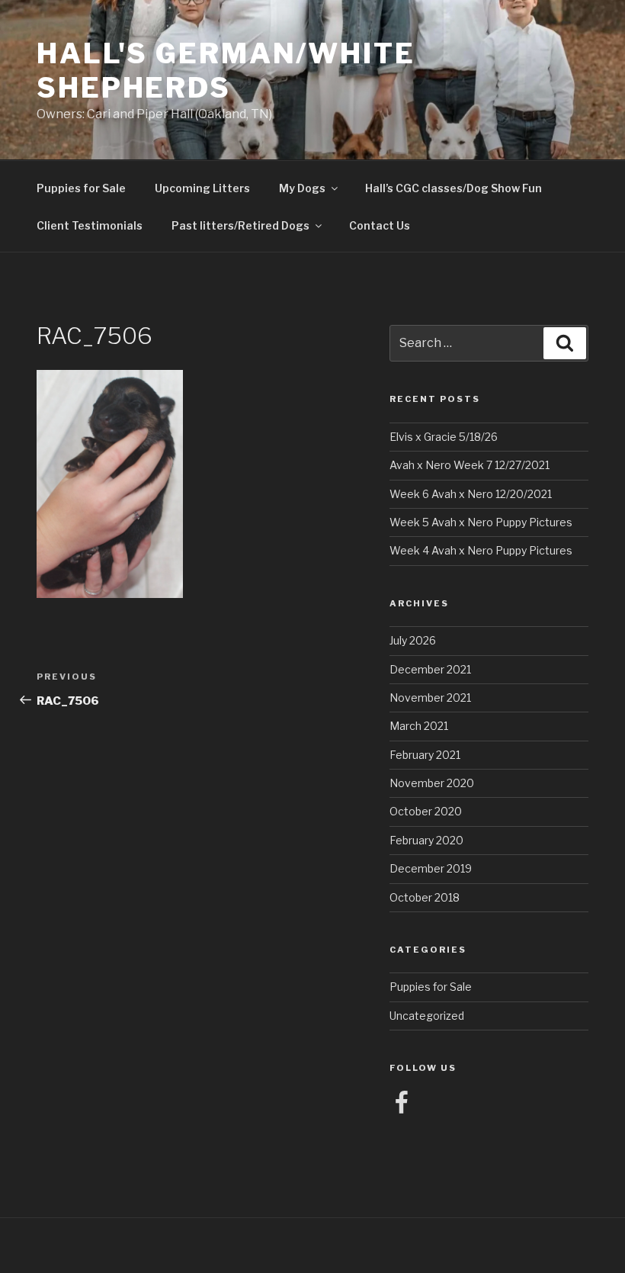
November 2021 (430, 697)
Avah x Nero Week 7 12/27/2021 (469, 464)
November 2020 (431, 782)
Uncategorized (426, 1015)
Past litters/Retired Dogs (240, 225)
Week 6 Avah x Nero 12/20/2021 (470, 493)
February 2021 (424, 754)
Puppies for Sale (81, 188)
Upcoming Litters (202, 188)
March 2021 (418, 725)
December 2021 (430, 669)
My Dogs (302, 188)
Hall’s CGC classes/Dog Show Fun (453, 188)
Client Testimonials (90, 225)
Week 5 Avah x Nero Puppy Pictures (480, 522)
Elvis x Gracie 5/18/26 (443, 436)
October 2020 (425, 811)
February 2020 (426, 840)
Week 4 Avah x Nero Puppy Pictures (480, 550)
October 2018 (424, 897)
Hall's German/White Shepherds (226, 70)
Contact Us (379, 225)
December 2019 (430, 868)
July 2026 (412, 640)
